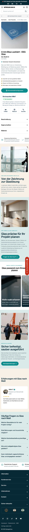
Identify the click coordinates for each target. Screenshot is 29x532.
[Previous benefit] (1, 16)
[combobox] (14, 11)
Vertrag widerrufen (6, 526)
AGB (17, 523)
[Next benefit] (27, 16)
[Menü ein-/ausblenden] (2, 7)
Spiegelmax (9, 529)
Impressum (4, 523)
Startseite (3, 20)
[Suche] (26, 11)
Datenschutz (11, 523)
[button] (27, 266)
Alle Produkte (12, 20)
